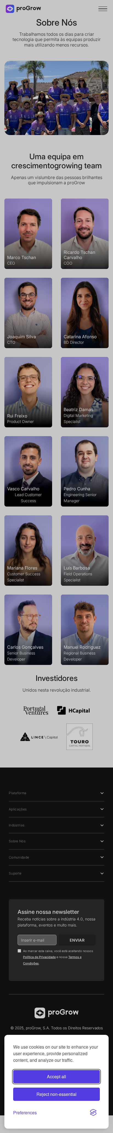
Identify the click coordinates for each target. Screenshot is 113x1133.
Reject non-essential (56, 1094)
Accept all (56, 1076)
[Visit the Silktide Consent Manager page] (93, 1112)
